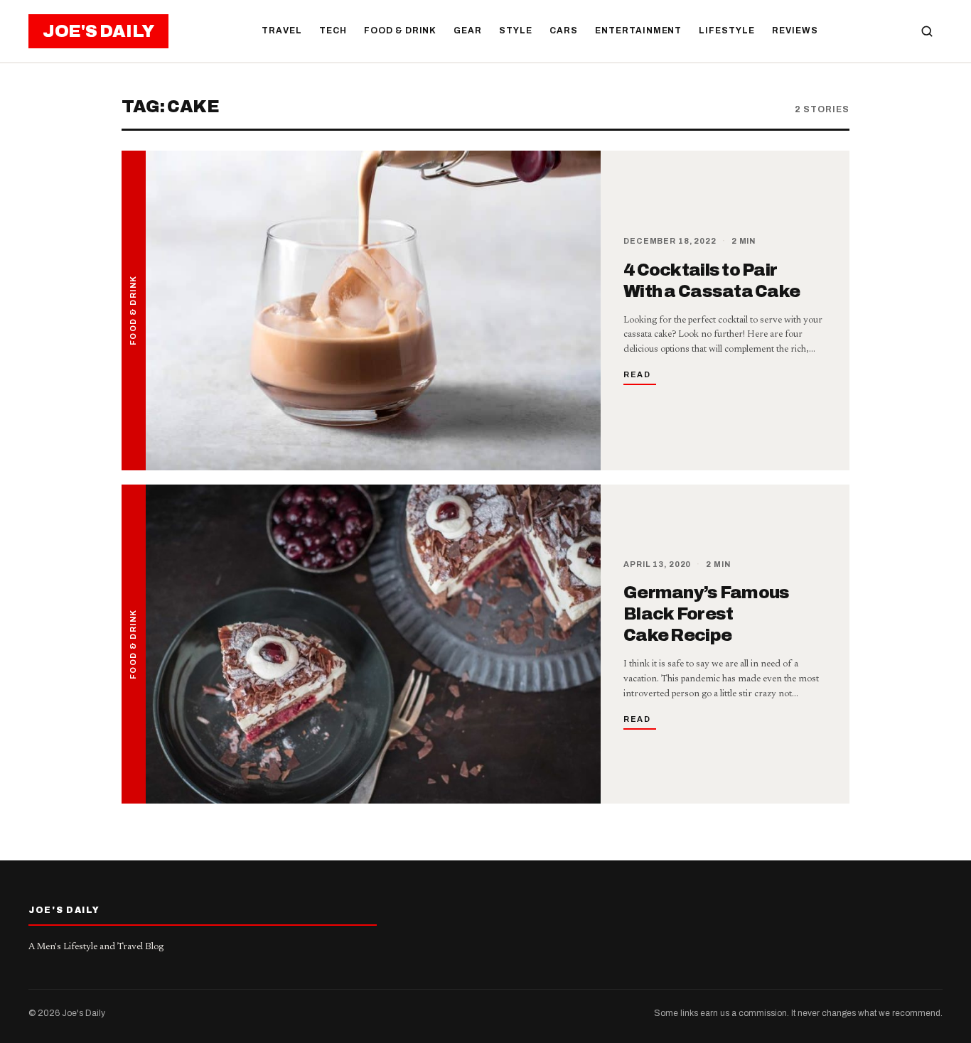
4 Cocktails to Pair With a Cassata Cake (711, 281)
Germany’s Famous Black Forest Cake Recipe (706, 613)
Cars (563, 31)
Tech (333, 31)
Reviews (795, 31)
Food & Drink (400, 31)
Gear (468, 31)
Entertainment (638, 31)
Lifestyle (727, 31)
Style (515, 31)
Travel (282, 31)
